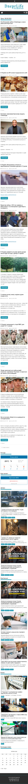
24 (21, 762)
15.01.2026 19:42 (5, 712)
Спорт (3, 69)
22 (13, 762)
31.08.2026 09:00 (5, 536)
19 (2, 762)
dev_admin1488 (13, 25)
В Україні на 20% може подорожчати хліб (14, 73)
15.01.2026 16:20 (5, 735)
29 (13, 764)
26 (2, 764)
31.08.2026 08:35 (5, 563)
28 (10, 764)
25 (25, 762)
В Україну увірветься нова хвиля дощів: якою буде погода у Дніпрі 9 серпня (13, 252)
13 (6, 760)
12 (2, 760)
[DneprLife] (2, 12)
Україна (13, 517)
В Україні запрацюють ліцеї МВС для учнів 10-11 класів (12, 325)
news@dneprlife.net (14, 779)
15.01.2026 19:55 (5, 690)
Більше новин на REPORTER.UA (8, 194)
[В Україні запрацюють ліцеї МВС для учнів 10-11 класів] (14, 337)
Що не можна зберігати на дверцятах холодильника (13, 417)
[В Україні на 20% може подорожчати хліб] (14, 84)
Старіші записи (5, 447)
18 (25, 760)
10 (21, 758)
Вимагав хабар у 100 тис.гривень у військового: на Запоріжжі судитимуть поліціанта (13, 206)
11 (25, 758)
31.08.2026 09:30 (5, 507)
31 (21, 764)
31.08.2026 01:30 (5, 630)
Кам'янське (7, 575)
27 (6, 764)
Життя (6, 517)
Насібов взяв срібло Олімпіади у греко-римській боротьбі (13, 22)
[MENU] (27, 13)
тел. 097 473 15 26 (14, 780)
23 (17, 762)
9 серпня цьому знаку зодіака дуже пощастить (12, 295)
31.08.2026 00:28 (5, 659)
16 (17, 760)
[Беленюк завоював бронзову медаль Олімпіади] (14, 126)
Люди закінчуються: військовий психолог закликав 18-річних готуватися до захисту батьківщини (14, 372)
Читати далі (4, 65)
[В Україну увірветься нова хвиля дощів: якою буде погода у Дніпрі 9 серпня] (14, 264)
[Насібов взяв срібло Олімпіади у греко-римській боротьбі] (14, 34)
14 (10, 760)
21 (10, 762)
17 (21, 760)
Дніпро (3, 201)
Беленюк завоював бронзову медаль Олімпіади (13, 114)
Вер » (5, 768)
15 (13, 760)
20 (6, 762)
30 (17, 764)
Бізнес (3, 110)
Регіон (9, 517)
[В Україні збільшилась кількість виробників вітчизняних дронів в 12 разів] (14, 177)
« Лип (2, 768)
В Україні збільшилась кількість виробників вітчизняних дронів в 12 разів (14, 165)
